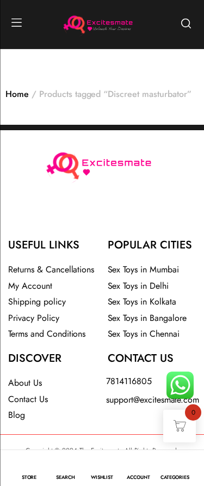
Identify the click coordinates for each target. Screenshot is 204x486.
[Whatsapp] (130, 213)
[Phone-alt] (73, 213)
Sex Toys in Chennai (144, 333)
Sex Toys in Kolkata (142, 301)
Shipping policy (37, 301)
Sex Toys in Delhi (138, 286)
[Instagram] (102, 213)
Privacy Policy (33, 318)
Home (17, 94)
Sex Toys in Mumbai (143, 269)
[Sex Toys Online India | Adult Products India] (71, 23)
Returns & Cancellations (51, 269)
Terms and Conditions (46, 333)
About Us (25, 382)
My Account (30, 286)
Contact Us (28, 399)
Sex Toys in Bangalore (147, 318)
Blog (16, 415)
